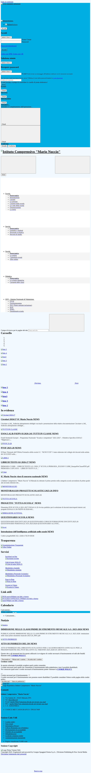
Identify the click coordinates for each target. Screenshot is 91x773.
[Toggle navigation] (18, 165)
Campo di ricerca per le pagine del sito (14, 330)
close (3, 175)
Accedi (4, 28)
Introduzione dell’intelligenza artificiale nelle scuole (27, 531)
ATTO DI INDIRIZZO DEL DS (19, 643)
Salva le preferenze (18, 681)
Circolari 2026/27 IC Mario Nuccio (20, 419)
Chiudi (4, 90)
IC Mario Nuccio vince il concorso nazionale (24, 476)
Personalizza (6, 659)
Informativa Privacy (12, 726)
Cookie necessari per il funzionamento (14, 675)
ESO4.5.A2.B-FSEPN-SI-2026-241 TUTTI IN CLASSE (29, 433)
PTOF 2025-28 (11, 448)
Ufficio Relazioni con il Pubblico (16, 728)
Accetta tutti (35, 659)
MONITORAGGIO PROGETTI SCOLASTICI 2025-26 (29, 491)
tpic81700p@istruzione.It (28, 702)
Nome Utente (26, 39)
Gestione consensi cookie (14, 736)
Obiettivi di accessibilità (13, 732)
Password (25, 42)
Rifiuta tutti (19, 659)
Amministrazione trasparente (15, 738)
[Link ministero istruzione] (11, 4)
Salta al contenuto (7, 2)
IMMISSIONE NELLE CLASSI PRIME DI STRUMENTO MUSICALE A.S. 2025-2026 (45, 629)
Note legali (9, 724)
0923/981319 (13, 700)
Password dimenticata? (9, 46)
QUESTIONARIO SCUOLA (17, 517)
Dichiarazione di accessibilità (15, 730)
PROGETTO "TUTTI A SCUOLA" (21, 503)
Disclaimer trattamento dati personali (13, 754)
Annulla (4, 146)
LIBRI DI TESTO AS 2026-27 (18, 462)
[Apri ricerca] (72, 165)
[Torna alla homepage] (45, 152)
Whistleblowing (10, 734)
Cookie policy (10, 722)
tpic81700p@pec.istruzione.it (29, 704)
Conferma (12, 146)
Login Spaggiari (58, 78)
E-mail (24, 74)
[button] (21, 383)
